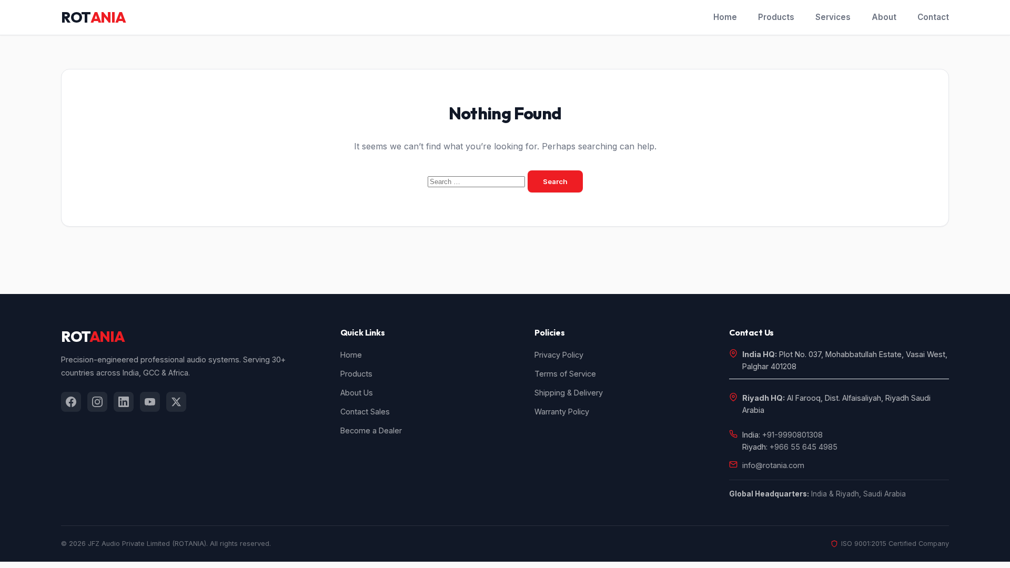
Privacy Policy (558, 354)
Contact (933, 17)
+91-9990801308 (792, 434)
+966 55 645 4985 (803, 446)
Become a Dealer (371, 430)
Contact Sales (365, 411)
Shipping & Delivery (568, 392)
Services (833, 17)
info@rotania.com (773, 465)
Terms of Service (565, 373)
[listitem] (71, 402)
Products (776, 17)
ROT (93, 17)
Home (725, 17)
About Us (356, 392)
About (884, 17)
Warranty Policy (561, 411)
